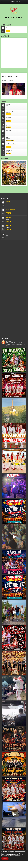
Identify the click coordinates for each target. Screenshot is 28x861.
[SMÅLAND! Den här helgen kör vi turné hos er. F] (14, 511)
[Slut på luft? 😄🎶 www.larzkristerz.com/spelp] (14, 814)
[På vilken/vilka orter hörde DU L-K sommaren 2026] (14, 536)
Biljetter (8, 114)
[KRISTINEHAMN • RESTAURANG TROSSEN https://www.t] (14, 764)
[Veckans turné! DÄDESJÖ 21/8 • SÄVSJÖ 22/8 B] (14, 637)
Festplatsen (8, 117)
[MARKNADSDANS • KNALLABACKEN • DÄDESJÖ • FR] (14, 587)
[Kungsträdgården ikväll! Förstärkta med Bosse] (14, 789)
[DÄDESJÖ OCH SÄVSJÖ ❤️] (14, 410)
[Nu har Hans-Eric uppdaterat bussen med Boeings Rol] (14, 713)
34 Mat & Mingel (9, 124)
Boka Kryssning (9, 140)
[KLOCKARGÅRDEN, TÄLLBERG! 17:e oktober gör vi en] (14, 663)
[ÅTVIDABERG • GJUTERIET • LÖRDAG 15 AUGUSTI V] (14, 738)
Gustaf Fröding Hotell (11, 143)
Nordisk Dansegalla (10, 111)
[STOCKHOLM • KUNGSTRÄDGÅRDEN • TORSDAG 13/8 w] (14, 840)
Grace (7, 137)
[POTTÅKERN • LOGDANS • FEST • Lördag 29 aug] (14, 435)
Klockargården (9, 150)
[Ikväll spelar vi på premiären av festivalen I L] (14, 385)
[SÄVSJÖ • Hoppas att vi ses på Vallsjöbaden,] (14, 562)
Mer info (8, 120)
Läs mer (8, 31)
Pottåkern (8, 104)
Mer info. (8, 127)
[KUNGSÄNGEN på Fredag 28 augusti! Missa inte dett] (14, 461)
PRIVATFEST (9, 130)
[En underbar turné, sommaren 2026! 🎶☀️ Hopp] (14, 486)
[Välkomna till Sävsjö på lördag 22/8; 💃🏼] (14, 612)
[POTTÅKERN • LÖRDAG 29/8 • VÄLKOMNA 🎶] (14, 360)
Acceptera (5, 858)
